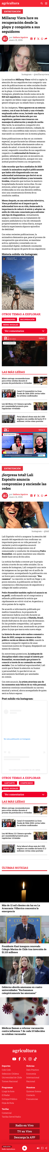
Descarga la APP (24, 1137)
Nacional (30, 1081)
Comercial (7, 1113)
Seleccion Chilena (10, 1073)
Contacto (30, 1095)
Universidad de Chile (12, 1077)
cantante (9, 783)
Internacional (32, 1077)
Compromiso (26, 783)
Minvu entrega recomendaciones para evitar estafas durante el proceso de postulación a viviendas (17, 380)
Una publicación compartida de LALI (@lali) (24, 770)
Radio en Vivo (24, 1125)
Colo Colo (6, 1069)
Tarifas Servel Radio (11, 1116)
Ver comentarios (14, 331)
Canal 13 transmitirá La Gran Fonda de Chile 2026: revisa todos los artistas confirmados (31, 393)
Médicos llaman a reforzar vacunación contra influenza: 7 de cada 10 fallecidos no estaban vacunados (23, 1031)
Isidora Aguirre (20, 37)
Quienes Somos (33, 1091)
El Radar (6, 1095)
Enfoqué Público (9, 1099)
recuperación (27, 319)
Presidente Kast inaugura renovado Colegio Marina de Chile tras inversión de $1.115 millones (24, 949)
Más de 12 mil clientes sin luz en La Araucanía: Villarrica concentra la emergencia (21, 908)
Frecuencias (32, 1099)
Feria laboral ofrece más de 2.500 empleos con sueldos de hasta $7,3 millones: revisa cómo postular (31, 418)
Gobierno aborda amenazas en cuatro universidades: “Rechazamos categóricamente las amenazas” (22, 990)
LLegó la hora (8, 1091)
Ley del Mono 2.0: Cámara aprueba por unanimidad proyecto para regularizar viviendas (16, 406)
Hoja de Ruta (8, 1103)
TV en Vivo (24, 1131)
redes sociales (10, 324)
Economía (31, 1073)
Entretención (12, 11)
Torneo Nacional (10, 1081)
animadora (9, 319)
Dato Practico (32, 1069)
